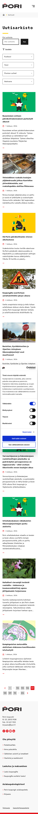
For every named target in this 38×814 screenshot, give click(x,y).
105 (22, 688)
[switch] (33, 410)
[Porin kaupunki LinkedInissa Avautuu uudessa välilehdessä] (13, 731)
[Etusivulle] (12, 5)
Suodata (8, 49)
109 (10, 693)
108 (5, 693)
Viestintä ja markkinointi (13, 758)
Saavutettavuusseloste (21, 808)
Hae (24, 42)
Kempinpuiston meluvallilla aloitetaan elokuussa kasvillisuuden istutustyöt (19, 647)
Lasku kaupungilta (11, 772)
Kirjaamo (7, 794)
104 (17, 688)
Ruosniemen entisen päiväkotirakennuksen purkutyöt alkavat (18, 119)
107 (32, 688)
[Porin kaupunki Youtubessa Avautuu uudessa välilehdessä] (10, 731)
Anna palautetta (10, 749)
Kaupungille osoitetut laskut (15, 776)
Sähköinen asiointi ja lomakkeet (16, 754)
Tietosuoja (6, 808)
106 (27, 688)
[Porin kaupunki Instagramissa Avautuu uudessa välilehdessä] (7, 731)
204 (22, 693)
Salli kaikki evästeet (19, 438)
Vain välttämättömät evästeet (19, 445)
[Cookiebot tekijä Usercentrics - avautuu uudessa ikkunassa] (27, 367)
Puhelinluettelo (9, 745)
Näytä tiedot (26, 432)
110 (15, 693)
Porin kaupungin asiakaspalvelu (16, 790)
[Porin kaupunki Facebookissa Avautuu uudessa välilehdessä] (4, 731)
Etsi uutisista (7, 37)
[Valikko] (33, 6)
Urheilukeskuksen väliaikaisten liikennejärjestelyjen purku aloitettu (17, 524)
